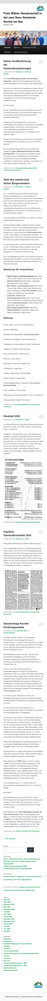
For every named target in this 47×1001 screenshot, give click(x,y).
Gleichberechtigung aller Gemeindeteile (18, 944)
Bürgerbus (7, 939)
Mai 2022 (7, 931)
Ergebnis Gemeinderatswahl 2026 (17, 533)
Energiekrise (8, 941)
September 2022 (9, 921)
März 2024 (7, 907)
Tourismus (7, 958)
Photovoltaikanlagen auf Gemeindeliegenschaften (21, 953)
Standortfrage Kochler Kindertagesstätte (16, 625)
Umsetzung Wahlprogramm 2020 (15, 963)
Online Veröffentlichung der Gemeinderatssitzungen (22, 859)
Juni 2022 (7, 929)
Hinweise (7, 948)
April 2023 (7, 914)
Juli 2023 (7, 912)
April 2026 (7, 902)
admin (27, 420)
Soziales (18, 831)
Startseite (7, 47)
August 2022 (8, 924)
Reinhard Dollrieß (9, 633)
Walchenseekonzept (11, 970)
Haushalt (18, 522)
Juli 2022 (7, 926)
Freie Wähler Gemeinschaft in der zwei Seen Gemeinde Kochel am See (23, 17)
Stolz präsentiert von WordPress (31, 997)
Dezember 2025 (9, 904)
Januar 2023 (8, 916)
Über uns (17, 47)
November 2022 (9, 919)
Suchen (6, 846)
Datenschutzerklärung (21, 52)
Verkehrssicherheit (10, 968)
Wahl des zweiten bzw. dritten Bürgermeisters (17, 181)
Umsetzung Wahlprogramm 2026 (26, 168)
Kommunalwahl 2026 (22, 404)
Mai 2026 (7, 899)
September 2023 (9, 909)
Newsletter (7, 52)
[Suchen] (30, 849)
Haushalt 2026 (12, 416)
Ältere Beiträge (9, 839)
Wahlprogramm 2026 (29, 47)
